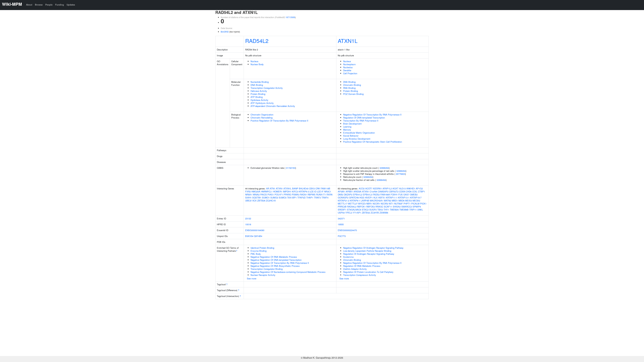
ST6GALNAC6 (354, 209)
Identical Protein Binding (262, 247)
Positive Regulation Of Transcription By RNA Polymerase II (279, 120)
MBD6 (401, 200)
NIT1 (391, 203)
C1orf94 (373, 191)
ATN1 (272, 188)
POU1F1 (279, 194)
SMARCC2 (406, 206)
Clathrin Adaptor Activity (355, 268)
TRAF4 (324, 197)
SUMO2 (274, 197)
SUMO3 (282, 197)
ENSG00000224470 (347, 230)
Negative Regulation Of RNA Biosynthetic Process (275, 265)
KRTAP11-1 (391, 197)
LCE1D (313, 191)
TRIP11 (413, 209)
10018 (248, 224)
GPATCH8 (354, 197)
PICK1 (423, 203)
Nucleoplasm (349, 64)
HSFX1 (381, 197)
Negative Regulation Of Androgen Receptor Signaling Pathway (373, 247)
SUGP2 (373, 209)
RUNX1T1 (321, 194)
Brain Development (352, 123)
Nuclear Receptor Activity (263, 275)
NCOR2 (384, 203)
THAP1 (309, 197)
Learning (347, 126)
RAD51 (303, 194)
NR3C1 (327, 191)
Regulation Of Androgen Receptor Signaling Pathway (368, 253)
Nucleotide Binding (260, 81)
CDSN (402, 191)
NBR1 (369, 203)
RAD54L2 (257, 40)
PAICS (263, 194)
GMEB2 (414, 194)
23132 (248, 218)
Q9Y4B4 (258, 236)
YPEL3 (348, 212)
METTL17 (342, 203)
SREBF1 (342, 209)
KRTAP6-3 (304, 191)
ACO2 (362, 188)
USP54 (341, 212)
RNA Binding (349, 87)
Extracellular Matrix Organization (359, 132)
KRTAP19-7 (415, 197)
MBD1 (395, 200)
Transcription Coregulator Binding (267, 268)
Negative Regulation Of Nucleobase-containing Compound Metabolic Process (288, 272)
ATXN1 (279, 188)
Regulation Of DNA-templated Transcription (364, 117)
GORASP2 (343, 197)
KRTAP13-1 (403, 197)
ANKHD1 (410, 188)
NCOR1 (376, 203)
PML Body (256, 253)
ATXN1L (348, 40)
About (29, 4)
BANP (295, 188)
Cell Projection (350, 73)
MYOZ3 (362, 203)
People (48, 4)
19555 (341, 224)
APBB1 (349, 191)
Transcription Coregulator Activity (267, 87)
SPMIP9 (417, 206)
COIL (414, 191)
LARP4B (365, 200)
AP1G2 (419, 188)
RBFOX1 (361, 206)
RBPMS (311, 194)
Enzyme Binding (258, 250)
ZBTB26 (261, 200)
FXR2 (248, 191)
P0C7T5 (342, 236)
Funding (59, 4)
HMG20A (255, 191)
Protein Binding (258, 94)
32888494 (384, 167)
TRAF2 (317, 197)
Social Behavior (350, 135)
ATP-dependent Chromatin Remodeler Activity (273, 106)
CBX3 (312, 188)
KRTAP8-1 (355, 200)
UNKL (420, 209)
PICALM (415, 203)
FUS (400, 194)
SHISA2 (397, 206)
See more (251, 278)
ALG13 (402, 188)
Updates (71, 4)
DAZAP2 (348, 194)
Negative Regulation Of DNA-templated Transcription (276, 259)
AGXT (395, 188)
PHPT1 (407, 203)
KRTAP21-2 (343, 200)
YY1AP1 (357, 212)
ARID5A (357, 191)
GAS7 (406, 194)
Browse (39, 4)
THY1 (386, 209)
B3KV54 (249, 236)
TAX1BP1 (292, 197)
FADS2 (376, 194)
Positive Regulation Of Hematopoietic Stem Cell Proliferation (372, 141)
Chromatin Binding (352, 84)
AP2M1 (341, 191)
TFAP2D (301, 197)
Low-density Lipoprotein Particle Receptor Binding (367, 250)
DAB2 (340, 194)
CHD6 (409, 191)
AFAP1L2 (387, 188)
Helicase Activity (259, 91)
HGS (361, 197)
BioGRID (225, 31)
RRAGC (379, 206)
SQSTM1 (256, 197)
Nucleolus (348, 67)
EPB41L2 (357, 194)
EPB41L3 (367, 194)
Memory (347, 129)
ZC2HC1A (271, 200)
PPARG (287, 194)
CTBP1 (421, 191)
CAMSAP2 (383, 191)
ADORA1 (377, 188)
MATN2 (387, 200)
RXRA (330, 194)
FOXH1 (394, 194)
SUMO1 (266, 197)
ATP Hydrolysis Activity (262, 103)
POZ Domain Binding (353, 94)
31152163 (290, 167)
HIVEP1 (369, 197)
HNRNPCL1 (266, 191)
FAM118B (325, 188)
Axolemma (348, 256)
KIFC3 (295, 191)
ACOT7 (368, 188)
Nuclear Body (257, 64)
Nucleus (254, 61)
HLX (375, 197)
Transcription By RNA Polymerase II (360, 120)
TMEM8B (404, 209)
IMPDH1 (287, 191)
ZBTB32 (366, 212)
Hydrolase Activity (259, 100)
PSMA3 (295, 194)
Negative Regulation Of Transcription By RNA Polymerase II (372, 114)
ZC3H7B (375, 212)
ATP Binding (257, 97)
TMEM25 (394, 209)
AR (267, 188)
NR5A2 (256, 194)
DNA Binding (257, 84)
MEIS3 (408, 200)
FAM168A (385, 194)
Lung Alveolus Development (356, 138)
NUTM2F (398, 203)
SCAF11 (388, 206)
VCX (254, 200)
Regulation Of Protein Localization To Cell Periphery (368, 272)
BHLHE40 (303, 188)
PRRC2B (342, 206)
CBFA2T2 (393, 191)
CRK (317, 188)
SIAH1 (248, 197)
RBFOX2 (370, 206)
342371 (341, 218)
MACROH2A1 (376, 200)
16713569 (290, 17)
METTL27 (353, 203)
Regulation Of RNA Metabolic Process (361, 265)
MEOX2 (416, 200)
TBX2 (380, 209)
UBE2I (248, 200)
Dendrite (347, 70)
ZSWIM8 (384, 212)
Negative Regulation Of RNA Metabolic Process (274, 256)
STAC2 (365, 209)
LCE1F (320, 191)
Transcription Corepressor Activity (359, 275)
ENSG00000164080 (254, 230)
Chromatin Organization (262, 114)
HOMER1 (277, 191)
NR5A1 (248, 194)
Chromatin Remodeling (262, 117)
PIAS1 (270, 194)
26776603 (400, 173)
